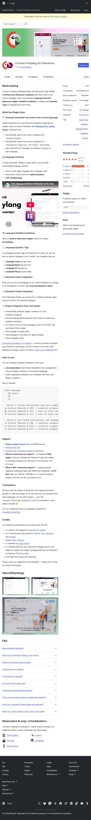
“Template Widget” (13, 138)
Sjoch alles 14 (84, 115)
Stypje (86, 77)
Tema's (27, 766)
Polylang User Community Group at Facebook (24, 451)
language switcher (82, 129)
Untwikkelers (52, 770)
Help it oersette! (61, 16)
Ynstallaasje (33, 77)
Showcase (28, 762)
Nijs (3, 766)
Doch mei (73, 762)
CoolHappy (39, 741)
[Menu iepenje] (87, 3)
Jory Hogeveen (47, 533)
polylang (85, 138)
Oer (3, 762)
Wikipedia (32, 557)
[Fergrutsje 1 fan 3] (26, 580)
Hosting (5, 770)
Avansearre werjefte (71, 144)
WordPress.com (9, 782)
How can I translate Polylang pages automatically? (23, 704)
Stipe (49, 766)
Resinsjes (19, 77)
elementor (84, 124)
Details (7, 77)
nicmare (12, 537)
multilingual (84, 133)
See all (86, 186)
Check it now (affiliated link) (45, 350)
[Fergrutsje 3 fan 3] (55, 600)
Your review (67, 186)
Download (83, 65)
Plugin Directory (8, 10)
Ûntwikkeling (48, 77)
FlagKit (21, 557)
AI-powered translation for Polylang (16, 343)
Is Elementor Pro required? (13, 669)
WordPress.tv (53, 774)
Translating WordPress (11, 512)
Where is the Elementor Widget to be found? (20, 655)
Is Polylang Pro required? (12, 676)
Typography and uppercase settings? (17, 690)
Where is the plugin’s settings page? (16, 662)
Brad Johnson (18, 540)
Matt (5, 785)
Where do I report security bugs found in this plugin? (23, 711)
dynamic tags (83, 120)
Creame (42, 530)
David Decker (26, 67)
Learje (49, 762)
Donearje (73, 770)
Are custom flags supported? (14, 683)
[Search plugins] (26, 24)
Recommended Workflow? (13, 648)
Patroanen (28, 774)
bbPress (6, 789)
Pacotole (33, 530)
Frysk (9, 803)
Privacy (5, 774)
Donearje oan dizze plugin (73, 234)
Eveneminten (74, 766)
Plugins (27, 770)
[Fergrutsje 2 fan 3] (55, 580)
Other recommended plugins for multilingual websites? (24, 697)
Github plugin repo (13, 447)
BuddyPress (8, 793)
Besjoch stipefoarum (71, 212)
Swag (72, 774)
